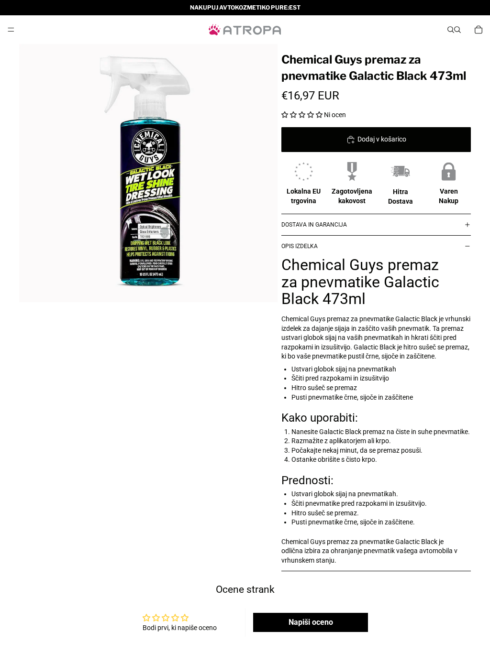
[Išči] (450, 29)
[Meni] (11, 30)
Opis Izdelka (299, 246)
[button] (302, 115)
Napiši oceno (311, 622)
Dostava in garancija (314, 224)
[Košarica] (478, 29)
